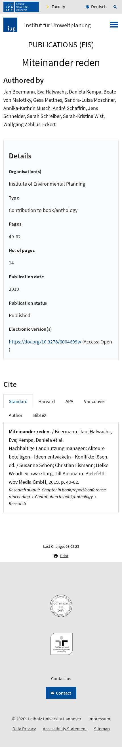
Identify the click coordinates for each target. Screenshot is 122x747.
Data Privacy (24, 728)
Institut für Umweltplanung (57, 25)
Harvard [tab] (46, 401)
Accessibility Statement (65, 728)
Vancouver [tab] (94, 401)
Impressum (99, 718)
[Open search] (116, 7)
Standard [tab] (18, 401)
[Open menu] (114, 26)
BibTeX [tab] (40, 415)
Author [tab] (15, 415)
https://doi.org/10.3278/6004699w (45, 341)
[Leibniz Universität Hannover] (21, 7)
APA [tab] (69, 401)
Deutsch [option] (99, 6)
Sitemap (102, 728)
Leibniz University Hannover (54, 718)
